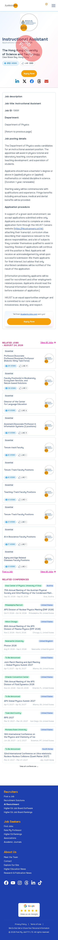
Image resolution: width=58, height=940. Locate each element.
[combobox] (46, 4)
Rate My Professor (13, 830)
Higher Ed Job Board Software (18, 808)
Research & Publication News (18, 873)
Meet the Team (11, 857)
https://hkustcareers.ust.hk (28, 228)
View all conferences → (29, 766)
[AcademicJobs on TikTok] (40, 883)
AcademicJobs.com (29, 314)
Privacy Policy (21, 924)
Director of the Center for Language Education (15, 402)
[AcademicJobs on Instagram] (20, 883)
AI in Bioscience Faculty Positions (20, 537)
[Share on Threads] (39, 81)
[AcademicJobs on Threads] (27, 883)
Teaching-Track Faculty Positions (20, 492)
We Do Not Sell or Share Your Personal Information (29, 928)
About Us (10, 852)
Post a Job (7, 572)
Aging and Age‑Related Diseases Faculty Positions (17, 559)
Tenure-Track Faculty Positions (19, 470)
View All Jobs (46, 342)
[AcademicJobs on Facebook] (7, 883)
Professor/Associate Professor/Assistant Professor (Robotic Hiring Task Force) (19, 358)
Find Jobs (8, 826)
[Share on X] (24, 81)
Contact (8, 861)
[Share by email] (46, 81)
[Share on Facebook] (32, 81)
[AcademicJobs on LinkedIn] (34, 883)
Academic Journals (13, 842)
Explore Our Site (11, 865)
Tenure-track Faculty (14, 447)
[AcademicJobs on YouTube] (13, 883)
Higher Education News (15, 869)
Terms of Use (35, 924)
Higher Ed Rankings (13, 834)
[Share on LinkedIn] (17, 81)
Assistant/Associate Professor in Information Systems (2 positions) (20, 425)
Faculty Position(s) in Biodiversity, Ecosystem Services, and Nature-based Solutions (20, 380)
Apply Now (29, 73)
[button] (53, 5)
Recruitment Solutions (14, 800)
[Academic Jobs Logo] (11, 5)
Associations (10, 838)
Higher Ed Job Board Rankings (18, 812)
